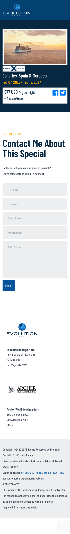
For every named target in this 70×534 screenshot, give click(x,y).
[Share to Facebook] (56, 92)
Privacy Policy (25, 455)
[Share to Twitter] (63, 92)
